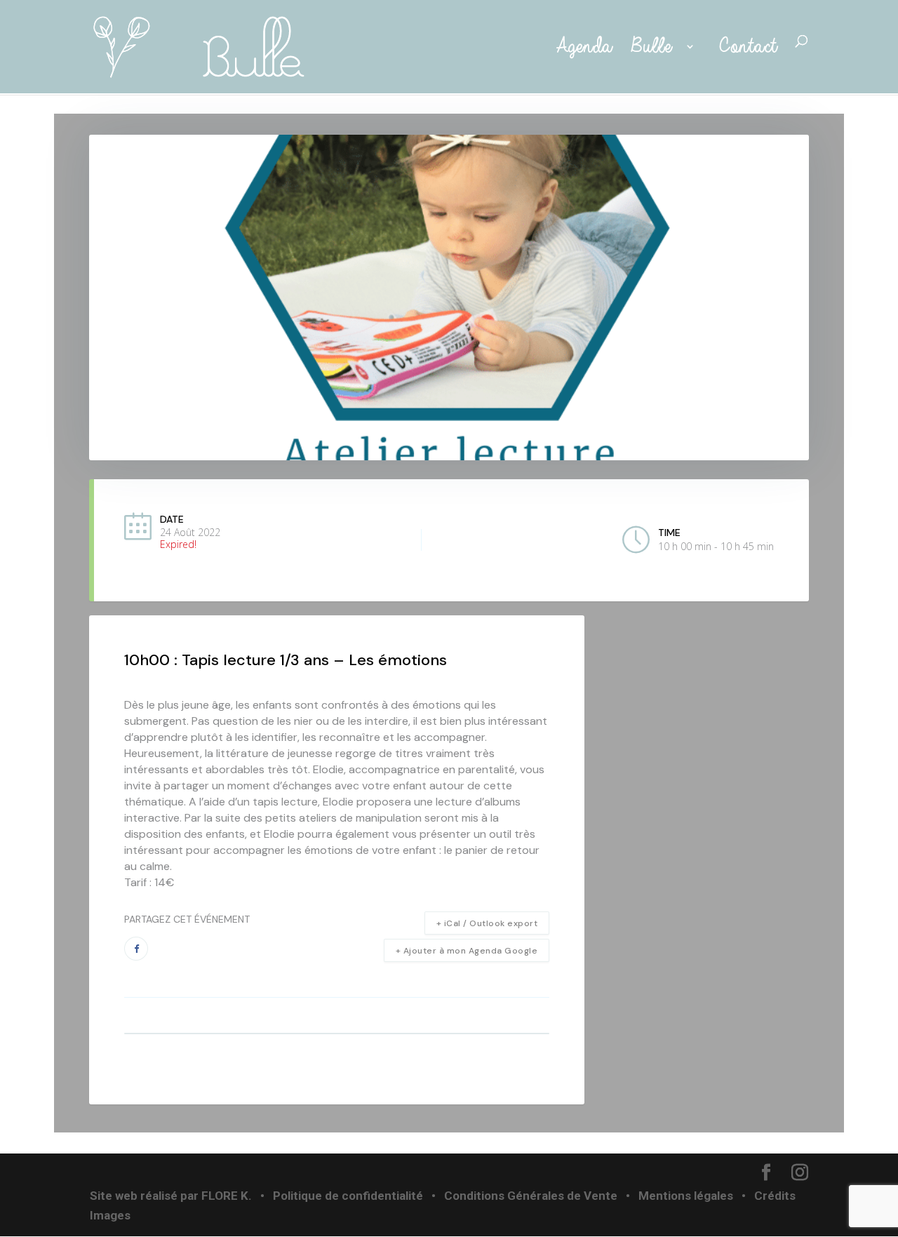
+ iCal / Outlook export (487, 923)
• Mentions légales (678, 1196)
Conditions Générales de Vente (530, 1196)
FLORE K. (226, 1196)
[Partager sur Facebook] (136, 949)
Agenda (579, 47)
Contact (747, 47)
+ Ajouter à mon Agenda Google (467, 950)
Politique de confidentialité (348, 1196)
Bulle (654, 47)
